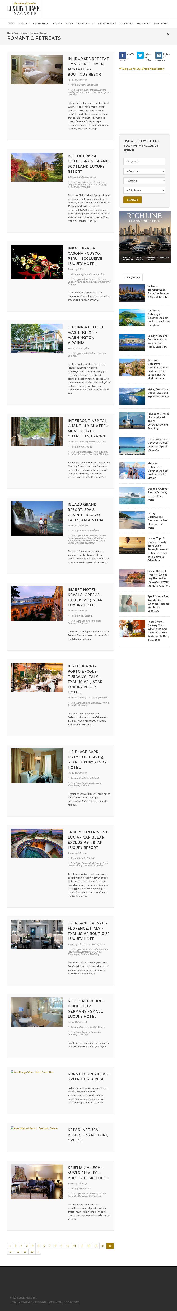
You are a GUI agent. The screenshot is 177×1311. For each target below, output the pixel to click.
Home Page (12, 33)
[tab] (132, 277)
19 (25, 1251)
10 (67, 1245)
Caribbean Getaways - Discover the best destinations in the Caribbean (159, 318)
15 (103, 1245)
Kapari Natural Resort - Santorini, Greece (88, 1135)
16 (110, 1245)
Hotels (24, 33)
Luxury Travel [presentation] (132, 277)
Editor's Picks (56, 1301)
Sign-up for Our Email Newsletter (143, 68)
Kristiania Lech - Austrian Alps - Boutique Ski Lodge (88, 1173)
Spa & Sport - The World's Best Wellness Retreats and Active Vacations (158, 603)
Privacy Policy (73, 1301)
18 (17, 1251)
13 (88, 1245)
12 (81, 1245)
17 (10, 1251)
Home (13, 1301)
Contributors (39, 1301)
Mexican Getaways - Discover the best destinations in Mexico (158, 470)
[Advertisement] (106, 8)
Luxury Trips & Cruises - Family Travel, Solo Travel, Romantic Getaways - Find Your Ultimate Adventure (158, 549)
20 (32, 1251)
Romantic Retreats (39, 33)
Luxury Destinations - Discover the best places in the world (158, 520)
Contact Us (24, 1301)
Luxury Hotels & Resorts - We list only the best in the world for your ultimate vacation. (159, 578)
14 (96, 1245)
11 (74, 1245)
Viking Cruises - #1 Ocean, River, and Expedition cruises (159, 393)
